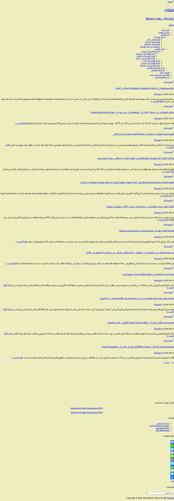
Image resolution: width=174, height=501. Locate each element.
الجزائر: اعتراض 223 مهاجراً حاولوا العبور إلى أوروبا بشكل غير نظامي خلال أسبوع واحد (135, 158)
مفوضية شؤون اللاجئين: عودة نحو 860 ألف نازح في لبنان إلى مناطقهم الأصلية (138, 347)
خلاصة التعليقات (162, 428)
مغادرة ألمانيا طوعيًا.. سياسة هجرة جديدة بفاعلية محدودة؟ (146, 231)
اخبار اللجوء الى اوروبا (151, 51)
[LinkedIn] (87, 467)
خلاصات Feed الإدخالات (159, 426)
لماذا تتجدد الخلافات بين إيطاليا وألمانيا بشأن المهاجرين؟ (148, 274)
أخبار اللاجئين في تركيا (145, 58)
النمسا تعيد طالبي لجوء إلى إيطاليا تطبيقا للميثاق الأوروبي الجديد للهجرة (141, 323)
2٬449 (166, 362)
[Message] (87, 470)
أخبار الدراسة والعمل (156, 68)
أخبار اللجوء (160, 49)
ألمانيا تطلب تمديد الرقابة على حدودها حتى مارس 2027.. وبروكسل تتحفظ (140, 207)
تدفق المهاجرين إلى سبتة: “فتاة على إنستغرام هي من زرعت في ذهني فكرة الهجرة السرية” (132, 112)
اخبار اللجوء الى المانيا (146, 56)
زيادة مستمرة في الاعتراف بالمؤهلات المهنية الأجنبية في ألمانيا (144, 88)
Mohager (158, 94)
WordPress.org (162, 430)
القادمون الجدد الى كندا (159, 75)
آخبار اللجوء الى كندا (151, 61)
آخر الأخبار (165, 35)
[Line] (87, 456)
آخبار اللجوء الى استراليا (150, 65)
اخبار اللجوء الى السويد (145, 53)
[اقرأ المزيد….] (157, 101)
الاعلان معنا (164, 72)
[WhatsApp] (87, 445)
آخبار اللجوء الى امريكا (150, 63)
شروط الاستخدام (162, 77)
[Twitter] (87, 449)
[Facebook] (87, 442)
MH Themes (168, 498)
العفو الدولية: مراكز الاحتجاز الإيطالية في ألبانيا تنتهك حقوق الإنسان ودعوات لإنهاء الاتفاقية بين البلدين (127, 182)
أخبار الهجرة (159, 37)
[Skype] (87, 463)
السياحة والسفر (158, 70)
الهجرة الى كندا (153, 39)
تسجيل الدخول (162, 423)
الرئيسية (165, 30)
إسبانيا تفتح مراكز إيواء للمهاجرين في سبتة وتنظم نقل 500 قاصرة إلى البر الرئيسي (136, 298)
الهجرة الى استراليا (152, 44)
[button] (171, 25)
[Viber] (87, 460)
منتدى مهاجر (163, 32)
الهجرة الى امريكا (152, 42)
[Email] (87, 452)
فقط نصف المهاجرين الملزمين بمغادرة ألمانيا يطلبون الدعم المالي (143, 134)
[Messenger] (87, 474)
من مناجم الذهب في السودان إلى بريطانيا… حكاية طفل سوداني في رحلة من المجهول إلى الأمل (130, 252)
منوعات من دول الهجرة (150, 46)
